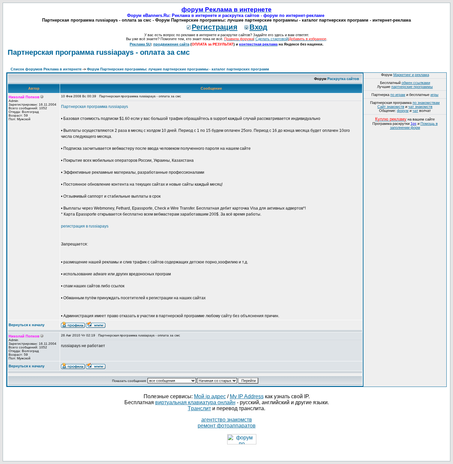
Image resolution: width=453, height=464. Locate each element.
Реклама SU (140, 44)
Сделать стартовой (271, 39)
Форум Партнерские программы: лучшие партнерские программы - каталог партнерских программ (178, 69)
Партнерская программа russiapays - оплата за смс (99, 52)
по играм (397, 95)
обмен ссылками (416, 83)
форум (403, 111)
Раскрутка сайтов (343, 79)
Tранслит (199, 408)
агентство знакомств (226, 419)
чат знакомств (420, 107)
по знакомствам (426, 103)
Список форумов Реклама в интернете (46, 69)
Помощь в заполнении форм (414, 126)
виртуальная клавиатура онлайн (195, 402)
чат (415, 111)
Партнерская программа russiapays (94, 106)
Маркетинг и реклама (411, 75)
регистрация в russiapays (84, 226)
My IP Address (247, 396)
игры (434, 95)
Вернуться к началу (26, 325)
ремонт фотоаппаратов (227, 425)
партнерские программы (412, 87)
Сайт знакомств (390, 107)
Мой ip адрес (210, 396)
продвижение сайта (171, 44)
